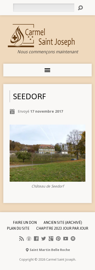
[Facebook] (36, 238)
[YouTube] (65, 238)
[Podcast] (29, 238)
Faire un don (25, 223)
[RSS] (21, 238)
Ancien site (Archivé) (63, 223)
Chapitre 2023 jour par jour (62, 228)
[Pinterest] (58, 238)
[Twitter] (43, 238)
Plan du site (18, 228)
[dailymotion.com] (73, 238)
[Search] (80, 7)
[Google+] (51, 238)
